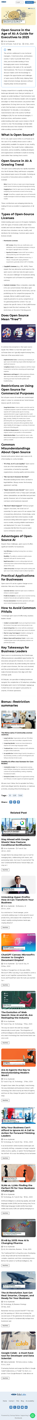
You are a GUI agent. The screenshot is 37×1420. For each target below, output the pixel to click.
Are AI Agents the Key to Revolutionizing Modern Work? (15, 1073)
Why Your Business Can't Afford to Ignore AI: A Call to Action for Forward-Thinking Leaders (18, 1131)
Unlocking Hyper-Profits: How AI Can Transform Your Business (17, 900)
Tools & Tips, (22, 963)
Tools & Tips (17, 44)
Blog (22, 1401)
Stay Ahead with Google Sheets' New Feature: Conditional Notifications (15, 842)
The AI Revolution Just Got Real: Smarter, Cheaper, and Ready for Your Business (17, 1295)
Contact (11, 1401)
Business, (21, 906)
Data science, (23, 1362)
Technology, (7, 1142)
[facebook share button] (10, 802)
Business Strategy (20, 1304)
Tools (20, 795)
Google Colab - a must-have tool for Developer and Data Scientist (17, 1356)
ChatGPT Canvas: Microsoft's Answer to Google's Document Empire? (18, 957)
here (5, 307)
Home (5, 1401)
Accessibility (30, 1401)
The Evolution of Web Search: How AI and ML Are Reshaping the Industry (17, 1015)
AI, (4, 44)
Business (19, 1249)
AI (10, 795)
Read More (5, 870)
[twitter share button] (14, 802)
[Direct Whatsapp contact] (32, 1415)
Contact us (30, 685)
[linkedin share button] (18, 802)
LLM (14, 795)
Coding (30, 1362)
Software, (9, 44)
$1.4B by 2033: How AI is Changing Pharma (15, 1241)
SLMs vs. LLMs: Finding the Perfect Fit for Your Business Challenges (18, 1188)
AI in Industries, (11, 1249)
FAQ (17, 1401)
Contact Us (29, 2)
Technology (18, 1024)
